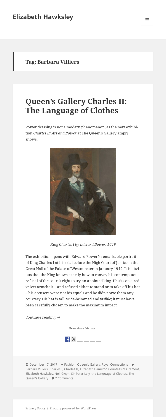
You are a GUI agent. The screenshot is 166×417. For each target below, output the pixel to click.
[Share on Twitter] (73, 339)
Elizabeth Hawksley (43, 16)
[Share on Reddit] (80, 339)
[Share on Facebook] (67, 339)
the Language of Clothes (109, 373)
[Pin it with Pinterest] (86, 339)
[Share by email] (98, 339)
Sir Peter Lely (80, 373)
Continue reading (44, 317)
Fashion (69, 364)
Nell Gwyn (62, 373)
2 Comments (64, 378)
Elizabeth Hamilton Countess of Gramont (109, 369)
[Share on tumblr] (92, 339)
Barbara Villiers (37, 369)
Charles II (71, 369)
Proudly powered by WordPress (73, 408)
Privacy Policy (36, 408)
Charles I (55, 369)
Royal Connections (115, 364)
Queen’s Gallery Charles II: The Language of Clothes (76, 105)
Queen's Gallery (88, 364)
